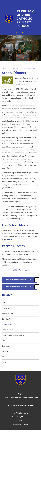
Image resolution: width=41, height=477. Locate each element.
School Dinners (29, 68)
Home (4, 68)
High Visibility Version (20, 413)
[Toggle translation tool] (25, 3)
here (10, 239)
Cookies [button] (25, 424)
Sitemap (20, 421)
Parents (15, 68)
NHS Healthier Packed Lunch (18, 270)
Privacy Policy (17, 424)
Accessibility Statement (20, 417)
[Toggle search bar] (30, 3)
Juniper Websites (27, 405)
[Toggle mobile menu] (36, 3)
